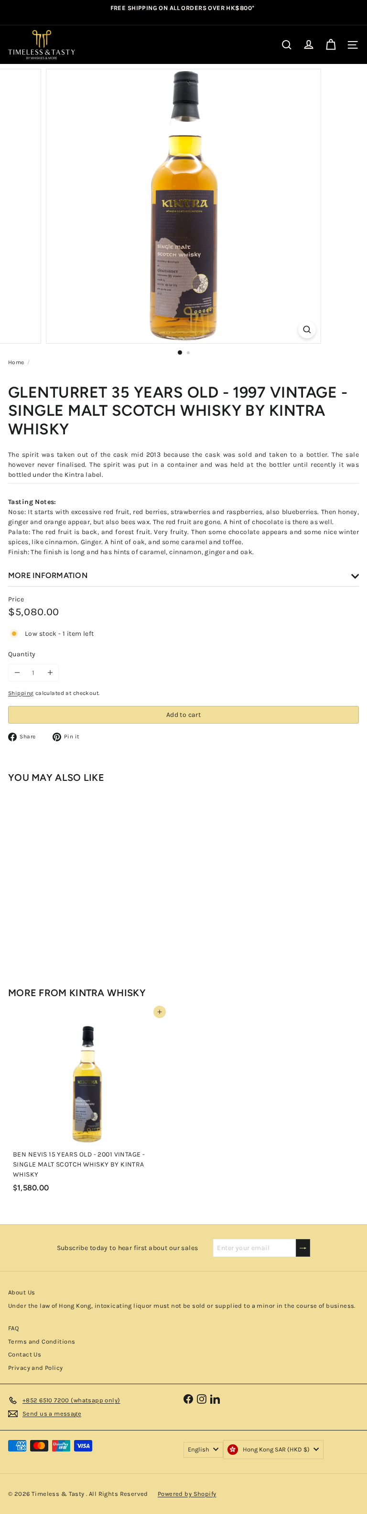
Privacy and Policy (35, 1367)
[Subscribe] (303, 1248)
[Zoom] (307, 329)
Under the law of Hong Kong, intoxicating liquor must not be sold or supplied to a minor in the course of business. (182, 1305)
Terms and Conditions (41, 1341)
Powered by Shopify (187, 1493)
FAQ (13, 1328)
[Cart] (331, 45)
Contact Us (24, 1354)
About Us (21, 1292)
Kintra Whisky (107, 993)
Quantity (21, 654)
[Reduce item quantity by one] (17, 673)
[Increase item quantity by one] (50, 673)
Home (16, 362)
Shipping (20, 693)
